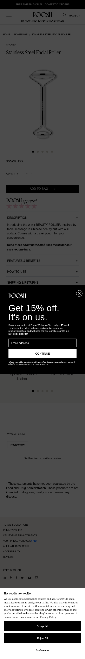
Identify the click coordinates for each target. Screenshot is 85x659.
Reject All (42, 638)
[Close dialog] (79, 293)
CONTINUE (42, 353)
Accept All (42, 626)
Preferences (42, 650)
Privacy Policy (48, 616)
